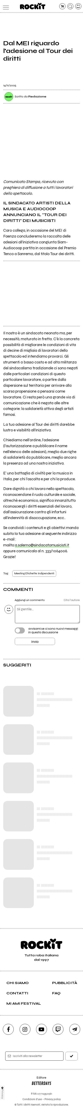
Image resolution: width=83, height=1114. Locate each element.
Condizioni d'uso (32, 1099)
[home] (33, 6)
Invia (34, 641)
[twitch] (58, 1029)
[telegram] (74, 1029)
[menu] (5, 6)
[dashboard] (78, 6)
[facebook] (8, 1029)
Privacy (2, 1094)
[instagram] (25, 1029)
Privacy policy (53, 1099)
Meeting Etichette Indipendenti (34, 573)
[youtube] (41, 1029)
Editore (38, 1079)
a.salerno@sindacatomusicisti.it (42, 545)
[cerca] (70, 6)
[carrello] (62, 6)
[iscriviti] (71, 1056)
